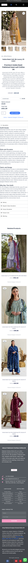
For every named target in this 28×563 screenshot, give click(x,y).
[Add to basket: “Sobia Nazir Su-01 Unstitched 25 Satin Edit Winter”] (14, 273)
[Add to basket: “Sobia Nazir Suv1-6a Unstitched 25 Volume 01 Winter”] (14, 430)
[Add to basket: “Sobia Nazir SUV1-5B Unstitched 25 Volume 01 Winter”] (14, 325)
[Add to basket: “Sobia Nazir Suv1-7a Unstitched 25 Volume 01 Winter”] (14, 377)
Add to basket (15, 113)
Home (5, 117)
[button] (11, 5)
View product (14, 280)
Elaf (12, 538)
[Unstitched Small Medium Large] (11, 98)
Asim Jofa (8, 538)
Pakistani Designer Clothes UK (15, 117)
